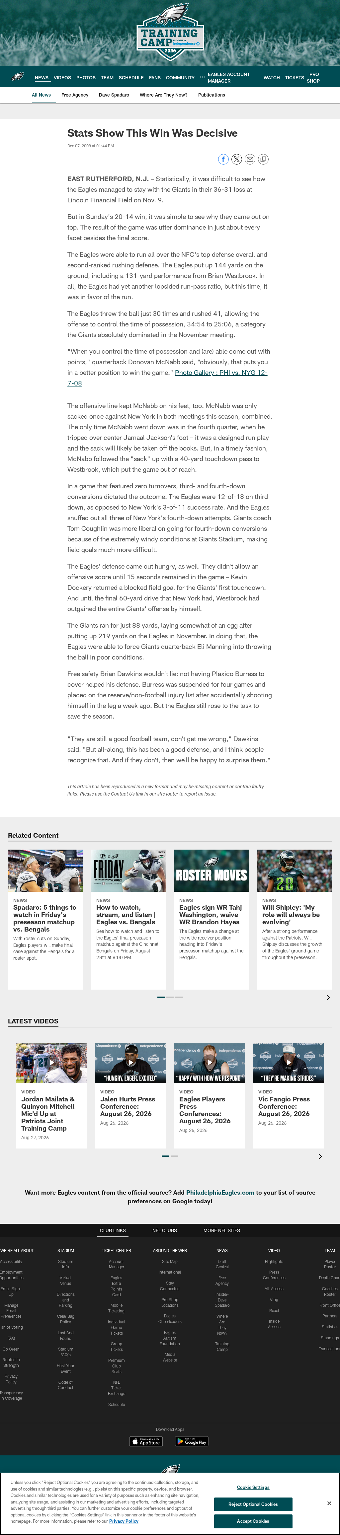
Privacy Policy (123, 1521)
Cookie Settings (253, 1487)
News (222, 1250)
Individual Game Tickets (116, 1327)
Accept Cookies (253, 1521)
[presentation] (329, 998)
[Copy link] (263, 159)
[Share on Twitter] (236, 163)
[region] (170, 1504)
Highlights (274, 1261)
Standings (330, 1337)
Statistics (330, 1326)
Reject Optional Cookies (253, 1504)
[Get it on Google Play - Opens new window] (192, 1444)
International (170, 1272)
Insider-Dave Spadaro (222, 1300)
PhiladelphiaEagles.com (220, 1192)
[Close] (329, 1503)
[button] (161, 997)
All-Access (274, 1288)
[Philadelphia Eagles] (170, 1472)
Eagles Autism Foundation (170, 1338)
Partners (329, 1315)
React (274, 1310)
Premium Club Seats (116, 1366)
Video (274, 1250)
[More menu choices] (202, 77)
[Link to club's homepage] (17, 77)
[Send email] (250, 163)
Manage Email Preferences (11, 1311)
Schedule (116, 1404)
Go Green (11, 1349)
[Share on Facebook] (223, 163)
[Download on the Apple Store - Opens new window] (146, 1442)
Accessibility (11, 1261)
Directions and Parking (66, 1300)
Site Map (170, 1261)
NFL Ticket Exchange (116, 1388)
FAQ (11, 1338)
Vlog (274, 1299)
